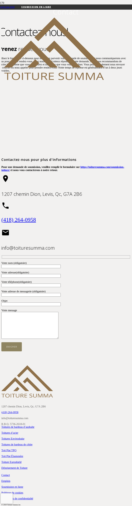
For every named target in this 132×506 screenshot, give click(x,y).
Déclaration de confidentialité (17, 498)
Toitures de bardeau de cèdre (16, 444)
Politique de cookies (12, 492)
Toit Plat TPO (8, 450)
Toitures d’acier (9, 432)
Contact (5, 475)
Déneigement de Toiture (14, 467)
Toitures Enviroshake (12, 438)
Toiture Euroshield (11, 462)
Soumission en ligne (12, 486)
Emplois (5, 481)
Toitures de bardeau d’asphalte (17, 426)
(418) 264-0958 (18, 220)
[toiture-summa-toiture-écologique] (54, 79)
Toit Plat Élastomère (12, 456)
